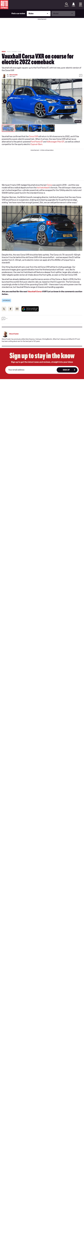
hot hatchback (43, 187)
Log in (73, 6)
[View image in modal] (5, 101)
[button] (42, 101)
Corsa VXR (33, 136)
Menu (80, 6)
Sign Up (66, 370)
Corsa (49, 185)
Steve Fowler (13, 75)
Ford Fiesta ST (37, 142)
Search (66, 6)
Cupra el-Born (36, 144)
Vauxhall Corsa (35, 291)
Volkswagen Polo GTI (55, 142)
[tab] (8, 128)
